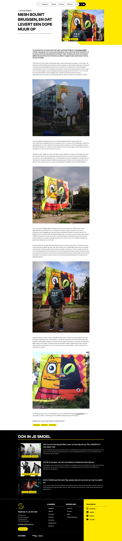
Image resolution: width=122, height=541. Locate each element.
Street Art (51, 520)
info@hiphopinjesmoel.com (25, 524)
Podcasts (69, 4)
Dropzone (61, 4)
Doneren (21, 529)
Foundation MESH (81, 50)
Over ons (69, 508)
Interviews (66, 39)
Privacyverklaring (72, 517)
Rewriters (74, 39)
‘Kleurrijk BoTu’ (79, 413)
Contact (69, 511)
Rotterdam (52, 425)
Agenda (53, 4)
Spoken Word (52, 523)
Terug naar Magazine (25, 10)
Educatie (51, 526)
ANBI (68, 514)
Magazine (45, 4)
